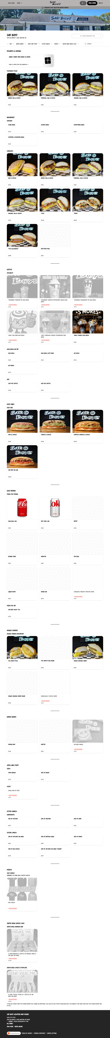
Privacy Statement (39, 1033)
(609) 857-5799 (11, 1017)
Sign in (101, 3)
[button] (20, 3)
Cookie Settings (52, 1033)
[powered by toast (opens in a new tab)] (14, 1033)
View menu (10, 1026)
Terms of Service (27, 1033)
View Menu (11, 3)
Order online (19, 1026)
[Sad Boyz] (55, 3)
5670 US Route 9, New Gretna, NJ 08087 (18, 1019)
